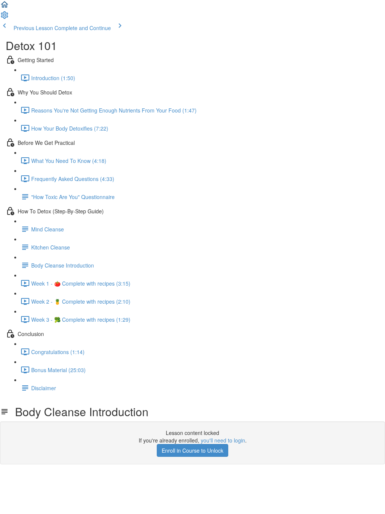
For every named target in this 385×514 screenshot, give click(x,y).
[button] (4, 7)
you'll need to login (223, 440)
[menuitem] (4, 17)
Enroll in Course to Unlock (192, 450)
